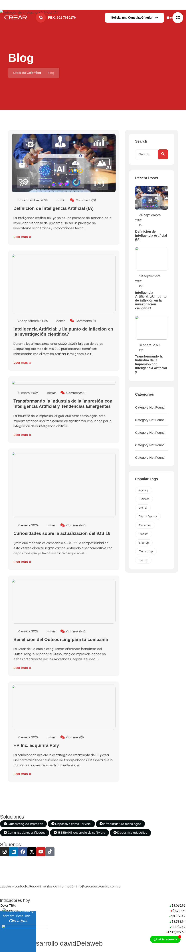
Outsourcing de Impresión (25, 824)
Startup (144, 542)
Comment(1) (75, 737)
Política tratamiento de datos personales (33, 890)
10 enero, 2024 (28, 393)
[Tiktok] (49, 851)
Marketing (145, 525)
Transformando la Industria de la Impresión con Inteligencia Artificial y (151, 364)
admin (61, 200)
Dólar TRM (8, 905)
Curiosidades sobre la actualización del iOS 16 (61, 533)
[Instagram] (4, 851)
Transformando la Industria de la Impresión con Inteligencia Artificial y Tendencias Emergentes (62, 404)
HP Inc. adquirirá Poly (36, 745)
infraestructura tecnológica (122, 824)
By (141, 225)
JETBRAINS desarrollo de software (81, 832)
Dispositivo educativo (132, 832)
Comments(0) (85, 200)
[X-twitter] (31, 851)
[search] (163, 154)
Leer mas (21, 237)
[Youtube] (40, 851)
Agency (143, 490)
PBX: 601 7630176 (62, 17)
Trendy (143, 560)
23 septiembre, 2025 (32, 321)
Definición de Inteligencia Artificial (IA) (53, 208)
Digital (143, 507)
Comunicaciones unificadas (26, 832)
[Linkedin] (13, 851)
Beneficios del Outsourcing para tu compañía (60, 639)
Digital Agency (148, 516)
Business (144, 499)
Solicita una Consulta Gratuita (131, 17)
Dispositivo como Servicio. (72, 824)
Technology (146, 551)
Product (143, 534)
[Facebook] (22, 851)
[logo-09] (16, 18)
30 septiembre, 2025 (32, 200)
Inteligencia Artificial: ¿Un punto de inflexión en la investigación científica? (63, 332)
